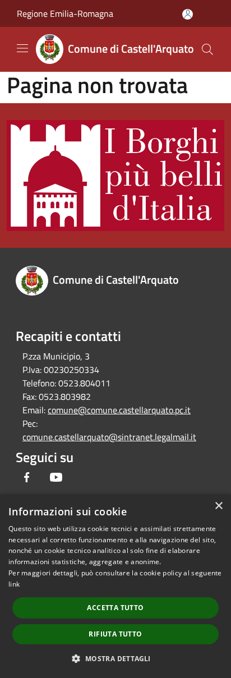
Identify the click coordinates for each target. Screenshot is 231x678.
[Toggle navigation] (22, 48)
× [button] (218, 506)
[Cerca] (207, 49)
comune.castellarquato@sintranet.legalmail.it (109, 437)
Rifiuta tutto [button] (115, 634)
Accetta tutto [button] (115, 607)
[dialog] (115, 586)
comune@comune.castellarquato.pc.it (119, 410)
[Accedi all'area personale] (187, 14)
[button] (115, 658)
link (14, 584)
